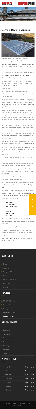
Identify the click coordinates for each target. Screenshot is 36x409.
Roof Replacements (11, 207)
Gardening (6, 338)
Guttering (8, 211)
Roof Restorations (11, 209)
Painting (6, 346)
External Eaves (10, 213)
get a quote (23, 4)
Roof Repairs (9, 202)
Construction (7, 305)
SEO (14, 405)
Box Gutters (9, 216)
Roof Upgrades (10, 204)
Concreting (6, 334)
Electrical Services (9, 301)
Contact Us (7, 288)
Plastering (6, 350)
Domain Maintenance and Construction (17, 75)
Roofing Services (8, 317)
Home (4, 16)
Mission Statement (9, 280)
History (5, 276)
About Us (6, 268)
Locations (6, 284)
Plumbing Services (9, 313)
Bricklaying (6, 330)
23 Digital (20, 405)
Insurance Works (8, 342)
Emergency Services (9, 309)
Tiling (5, 354)
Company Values (8, 272)
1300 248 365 (13, 238)
